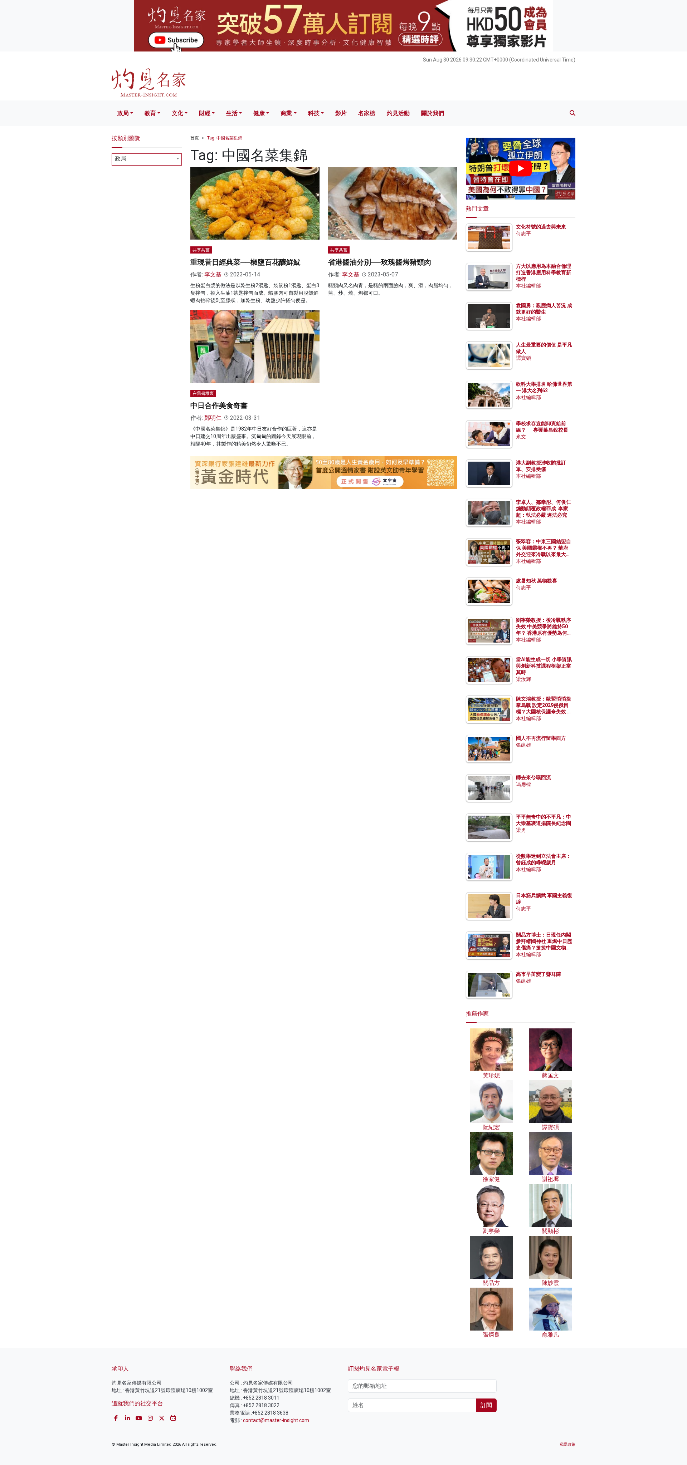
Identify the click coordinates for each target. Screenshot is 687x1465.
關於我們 (432, 113)
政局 (123, 113)
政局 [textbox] (120, 158)
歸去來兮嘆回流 (533, 777)
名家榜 (366, 113)
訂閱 (486, 1405)
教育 (150, 113)
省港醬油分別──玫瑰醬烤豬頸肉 (379, 262)
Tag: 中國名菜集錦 (224, 138)
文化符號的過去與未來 (541, 227)
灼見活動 (398, 113)
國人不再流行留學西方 (541, 738)
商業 (286, 113)
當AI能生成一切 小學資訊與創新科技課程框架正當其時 (544, 666)
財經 (204, 113)
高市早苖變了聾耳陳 (538, 974)
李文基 (212, 274)
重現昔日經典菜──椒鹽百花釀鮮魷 (245, 262)
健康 (259, 113)
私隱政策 (567, 1444)
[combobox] (147, 159)
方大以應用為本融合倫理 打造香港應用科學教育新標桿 (544, 272)
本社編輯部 (528, 286)
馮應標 (523, 784)
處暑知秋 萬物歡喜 (536, 581)
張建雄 (523, 745)
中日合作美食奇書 (219, 405)
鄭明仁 (212, 417)
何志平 (523, 233)
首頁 (194, 138)
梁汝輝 (523, 679)
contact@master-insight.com (276, 1420)
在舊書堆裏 (203, 393)
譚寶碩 (523, 358)
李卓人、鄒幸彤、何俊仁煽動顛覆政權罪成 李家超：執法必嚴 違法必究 (543, 508)
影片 (341, 113)
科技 (314, 113)
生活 (232, 113)
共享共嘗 (201, 249)
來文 (521, 436)
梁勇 (521, 830)
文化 (177, 113)
